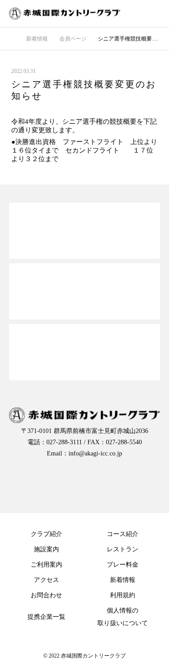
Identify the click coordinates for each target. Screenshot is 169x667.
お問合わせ (46, 595)
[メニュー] (155, 13)
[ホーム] (11, 38)
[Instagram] (84, 481)
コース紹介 (122, 534)
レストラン (122, 549)
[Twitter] (48, 481)
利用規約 (122, 595)
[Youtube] (120, 481)
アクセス (46, 580)
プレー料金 (122, 564)
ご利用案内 (46, 564)
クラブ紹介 (46, 534)
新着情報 (122, 580)
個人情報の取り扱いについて (122, 616)
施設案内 (46, 549)
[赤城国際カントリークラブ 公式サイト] (75, 14)
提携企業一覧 (46, 616)
